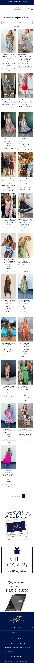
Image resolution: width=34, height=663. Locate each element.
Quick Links (16, 627)
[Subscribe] (28, 651)
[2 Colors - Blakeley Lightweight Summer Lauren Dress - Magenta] (7, 481)
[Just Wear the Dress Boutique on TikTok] (21, 656)
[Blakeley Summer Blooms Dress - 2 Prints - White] (7, 436)
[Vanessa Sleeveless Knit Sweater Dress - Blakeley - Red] (9, 187)
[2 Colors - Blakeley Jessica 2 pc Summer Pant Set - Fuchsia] (26, 395)
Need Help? (16, 633)
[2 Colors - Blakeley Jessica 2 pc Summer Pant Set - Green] (24, 395)
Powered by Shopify (9, 661)
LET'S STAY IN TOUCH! (17, 643)
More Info (16, 638)
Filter (7, 22)
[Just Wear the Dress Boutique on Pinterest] (18, 656)
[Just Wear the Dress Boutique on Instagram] (12, 656)
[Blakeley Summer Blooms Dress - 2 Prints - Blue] (9, 436)
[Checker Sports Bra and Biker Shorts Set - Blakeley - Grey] (9, 268)
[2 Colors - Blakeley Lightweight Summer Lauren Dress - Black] (9, 481)
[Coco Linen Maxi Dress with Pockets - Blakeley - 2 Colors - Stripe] (7, 65)
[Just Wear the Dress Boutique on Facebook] (15, 656)
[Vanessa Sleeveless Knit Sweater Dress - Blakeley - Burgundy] (7, 187)
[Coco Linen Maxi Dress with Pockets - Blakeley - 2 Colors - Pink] (9, 65)
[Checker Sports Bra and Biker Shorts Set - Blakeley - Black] (7, 268)
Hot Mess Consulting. (24, 661)
